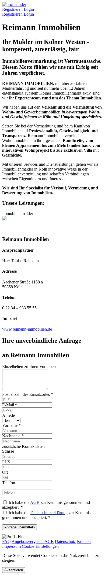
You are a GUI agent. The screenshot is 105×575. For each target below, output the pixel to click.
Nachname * (13, 436)
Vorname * (11, 425)
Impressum (11, 546)
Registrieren (12, 9)
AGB (35, 502)
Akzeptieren (13, 570)
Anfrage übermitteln (19, 527)
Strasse (8, 451)
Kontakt (84, 541)
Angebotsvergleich (28, 541)
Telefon (8, 482)
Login (29, 9)
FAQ (6, 541)
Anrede (8, 415)
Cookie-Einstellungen (40, 546)
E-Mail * (9, 405)
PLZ (6, 461)
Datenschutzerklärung (49, 512)
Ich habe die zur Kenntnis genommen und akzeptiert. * (46, 515)
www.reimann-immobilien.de (27, 329)
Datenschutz (65, 541)
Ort (5, 472)
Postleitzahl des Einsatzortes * (27, 394)
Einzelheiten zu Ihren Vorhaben (29, 366)
